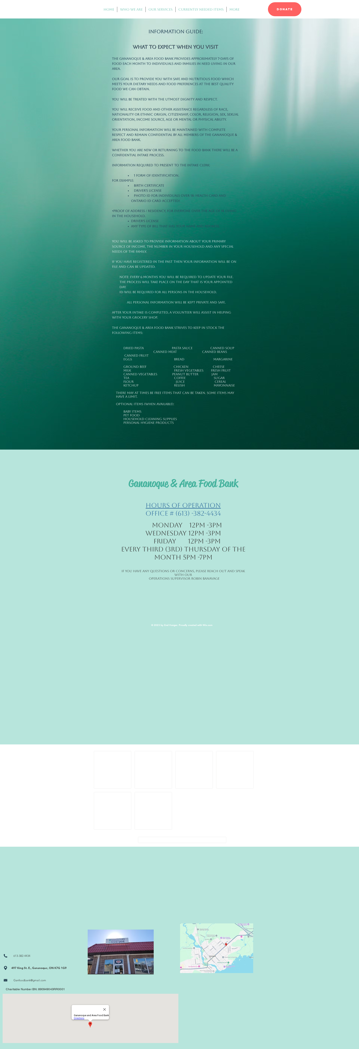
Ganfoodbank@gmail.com (29, 980)
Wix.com (207, 625)
